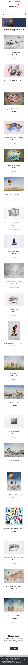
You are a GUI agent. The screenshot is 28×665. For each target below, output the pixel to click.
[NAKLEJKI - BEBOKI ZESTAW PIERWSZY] (14, 516)
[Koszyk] (24, 15)
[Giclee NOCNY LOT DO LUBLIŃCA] (14, 481)
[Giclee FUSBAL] (14, 363)
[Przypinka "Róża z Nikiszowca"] (14, 98)
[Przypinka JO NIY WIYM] (14, 241)
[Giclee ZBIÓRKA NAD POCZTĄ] (14, 576)
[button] (3, 15)
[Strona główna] (14, 6)
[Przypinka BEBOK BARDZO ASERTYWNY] (14, 70)
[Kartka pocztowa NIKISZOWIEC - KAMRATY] (14, 213)
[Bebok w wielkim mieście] (14, 22)
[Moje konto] (17, 15)
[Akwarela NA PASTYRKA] (14, 605)
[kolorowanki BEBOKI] (14, 155)
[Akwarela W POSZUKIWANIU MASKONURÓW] (14, 184)
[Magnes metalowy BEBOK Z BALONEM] (14, 330)
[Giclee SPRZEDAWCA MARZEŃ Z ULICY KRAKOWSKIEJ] (14, 270)
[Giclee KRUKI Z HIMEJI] (14, 42)
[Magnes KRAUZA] (14, 421)
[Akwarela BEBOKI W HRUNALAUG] (14, 392)
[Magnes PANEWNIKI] (14, 299)
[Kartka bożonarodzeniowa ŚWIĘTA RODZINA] (14, 127)
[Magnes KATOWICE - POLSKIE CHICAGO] (14, 547)
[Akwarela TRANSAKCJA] (14, 450)
